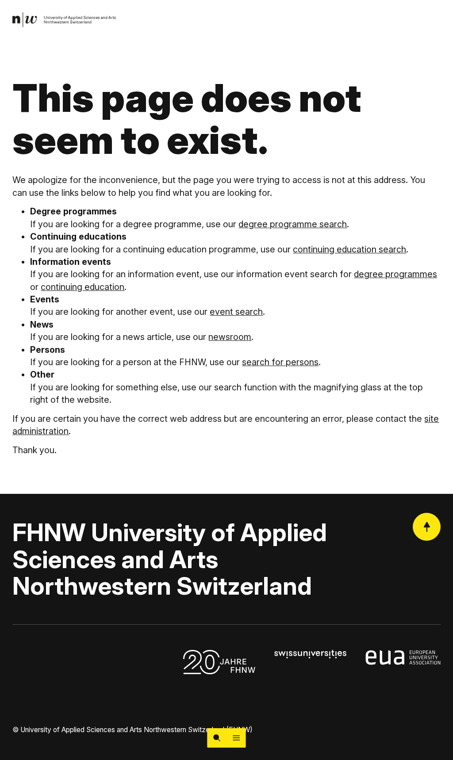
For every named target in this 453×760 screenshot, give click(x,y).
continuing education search (349, 249)
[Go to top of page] (427, 527)
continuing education (82, 287)
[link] (64, 19)
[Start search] (216, 738)
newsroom (229, 337)
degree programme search (292, 224)
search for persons (280, 362)
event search (236, 311)
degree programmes (395, 274)
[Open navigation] (236, 738)
